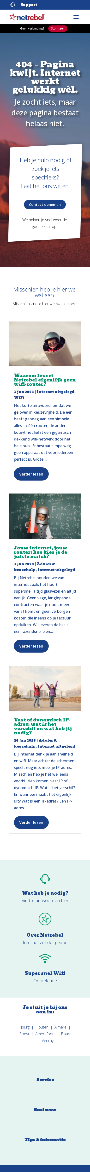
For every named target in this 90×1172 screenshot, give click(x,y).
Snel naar (45, 1110)
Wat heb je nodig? (45, 893)
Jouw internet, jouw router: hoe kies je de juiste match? (40, 552)
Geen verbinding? (32, 28)
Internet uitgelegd (55, 391)
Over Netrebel (45, 935)
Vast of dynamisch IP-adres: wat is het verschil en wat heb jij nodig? (43, 726)
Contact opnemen (45, 204)
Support (28, 4)
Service (45, 1080)
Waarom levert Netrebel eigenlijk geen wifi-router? (45, 380)
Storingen (58, 28)
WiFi (19, 397)
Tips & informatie (45, 1140)
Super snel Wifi (45, 973)
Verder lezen (31, 474)
